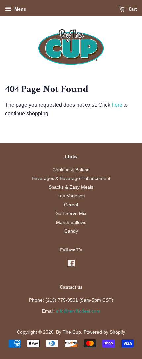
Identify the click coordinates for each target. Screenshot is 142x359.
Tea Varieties (71, 195)
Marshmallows (71, 222)
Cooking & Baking (71, 169)
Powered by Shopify (104, 332)
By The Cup (68, 332)
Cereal (71, 204)
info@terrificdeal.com (78, 311)
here (117, 105)
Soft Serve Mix (71, 213)
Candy (71, 231)
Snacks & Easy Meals (71, 187)
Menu (20, 9)
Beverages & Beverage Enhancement (71, 178)
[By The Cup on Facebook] (71, 264)
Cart (132, 9)
